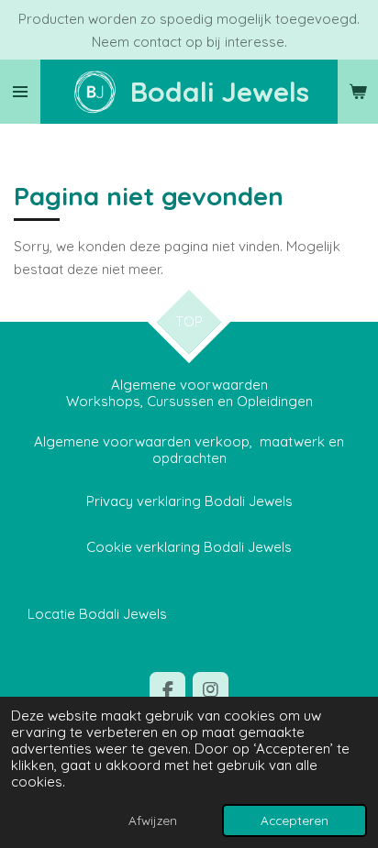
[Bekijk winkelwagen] (358, 92)
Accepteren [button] (294, 820)
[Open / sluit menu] (20, 92)
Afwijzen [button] (152, 820)
